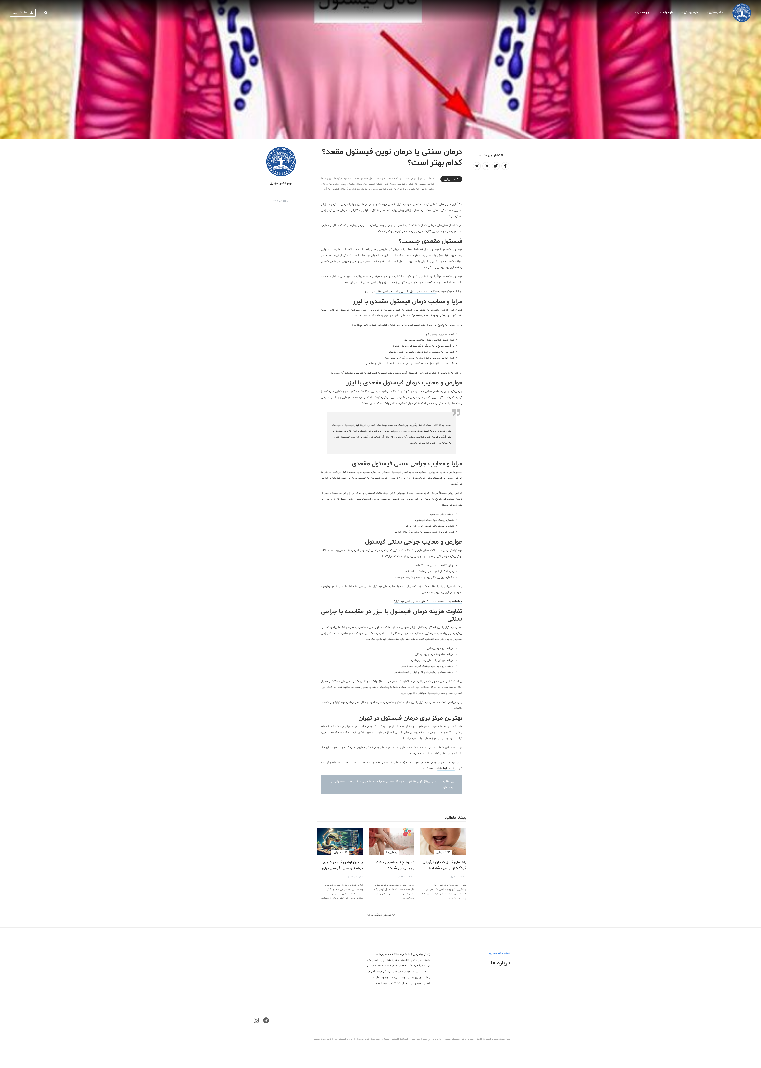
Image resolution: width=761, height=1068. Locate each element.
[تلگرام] (266, 1020)
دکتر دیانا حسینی (322, 1039)
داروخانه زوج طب (432, 1039)
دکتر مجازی (716, 13)
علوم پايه (668, 13)
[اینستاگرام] (256, 1020)
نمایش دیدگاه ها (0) (378, 915)
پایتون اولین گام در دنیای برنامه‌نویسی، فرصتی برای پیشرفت (342, 868)
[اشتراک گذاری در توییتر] (496, 166)
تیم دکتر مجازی (458, 877)
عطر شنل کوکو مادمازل (368, 1039)
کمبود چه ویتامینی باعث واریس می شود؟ (395, 865)
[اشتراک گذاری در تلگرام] (477, 166)
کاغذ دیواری (451, 179)
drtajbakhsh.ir (446, 769)
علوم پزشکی (691, 13)
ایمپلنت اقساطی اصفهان (395, 1039)
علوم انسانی (644, 13)
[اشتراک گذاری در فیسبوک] (505, 166)
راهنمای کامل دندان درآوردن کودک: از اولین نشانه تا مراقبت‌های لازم (444, 868)
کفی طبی (415, 1039)
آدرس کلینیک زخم (343, 1039)
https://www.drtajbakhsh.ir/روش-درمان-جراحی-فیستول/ (428, 601)
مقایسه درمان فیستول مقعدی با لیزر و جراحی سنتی (406, 292)
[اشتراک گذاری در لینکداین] (486, 166)
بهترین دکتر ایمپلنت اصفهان (459, 1039)
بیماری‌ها (391, 852)
